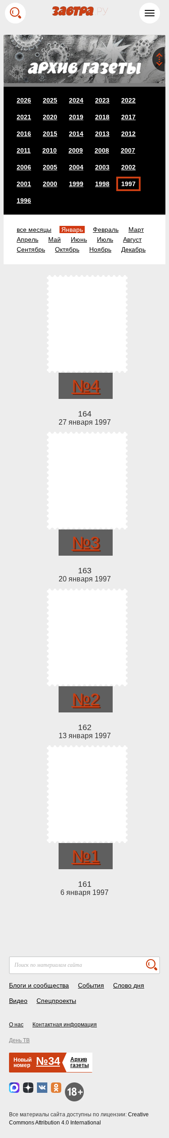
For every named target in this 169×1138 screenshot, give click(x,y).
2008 (102, 150)
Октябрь (67, 249)
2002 (128, 167)
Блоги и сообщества (39, 985)
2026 (24, 100)
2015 (50, 133)
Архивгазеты (79, 1062)
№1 (86, 856)
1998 (102, 183)
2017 (128, 117)
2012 (128, 133)
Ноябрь (100, 249)
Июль (105, 239)
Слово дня (128, 985)
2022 (128, 100)
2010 (49, 150)
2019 (76, 117)
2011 (24, 150)
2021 (24, 117)
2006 (24, 167)
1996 (24, 200)
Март (136, 229)
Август (132, 239)
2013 (102, 133)
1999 (76, 183)
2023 (102, 100)
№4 (86, 385)
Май (54, 239)
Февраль (106, 229)
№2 (86, 699)
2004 (76, 167)
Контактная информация (64, 1024)
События (91, 985)
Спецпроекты (56, 1000)
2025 (50, 100)
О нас (16, 1024)
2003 (102, 167)
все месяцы (34, 229)
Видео (18, 1000)
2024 (76, 100)
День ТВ (19, 1040)
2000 (50, 183)
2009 (76, 150)
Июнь (79, 239)
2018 (102, 117)
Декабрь (133, 249)
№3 (86, 542)
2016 (24, 133)
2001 (24, 183)
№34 (48, 1061)
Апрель (27, 239)
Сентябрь (31, 249)
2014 (76, 133)
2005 (50, 167)
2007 (128, 150)
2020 (50, 117)
